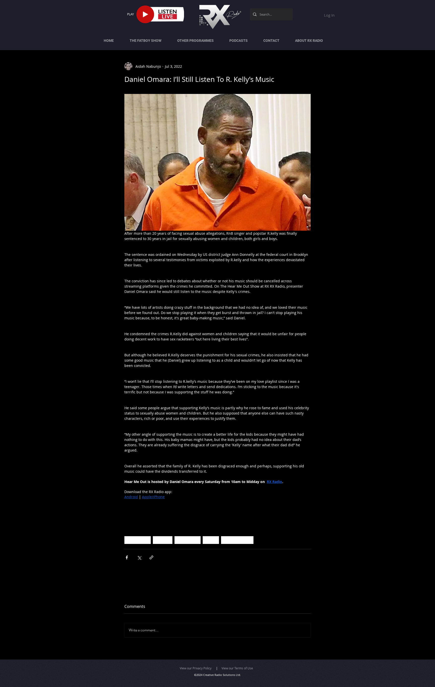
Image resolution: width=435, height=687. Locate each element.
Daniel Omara (138, 539)
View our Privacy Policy (195, 668)
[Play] (145, 14)
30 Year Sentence (237, 539)
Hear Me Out (187, 539)
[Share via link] (151, 557)
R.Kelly (211, 539)
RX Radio (162, 539)
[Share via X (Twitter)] (139, 557)
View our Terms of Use (237, 668)
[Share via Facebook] (126, 557)
